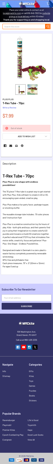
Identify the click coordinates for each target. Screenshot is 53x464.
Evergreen (7, 439)
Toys (31, 381)
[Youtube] (23, 347)
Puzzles (32, 390)
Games (32, 385)
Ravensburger (8, 420)
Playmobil (6, 425)
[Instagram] (29, 347)
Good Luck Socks (35, 434)
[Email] (10, 145)
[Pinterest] (22, 145)
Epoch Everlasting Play (12, 434)
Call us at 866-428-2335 (26, 340)
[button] (26, 136)
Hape (30, 430)
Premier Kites (8, 430)
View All (31, 439)
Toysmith (32, 425)
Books (32, 395)
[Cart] (49, 4)
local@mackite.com (12, 13)
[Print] (16, 145)
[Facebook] (5, 145)
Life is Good (33, 420)
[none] (26, 59)
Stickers (33, 400)
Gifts (31, 371)
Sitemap (6, 376)
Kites (31, 376)
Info (4, 371)
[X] (35, 347)
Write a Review (9, 107)
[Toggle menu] (3, 3)
